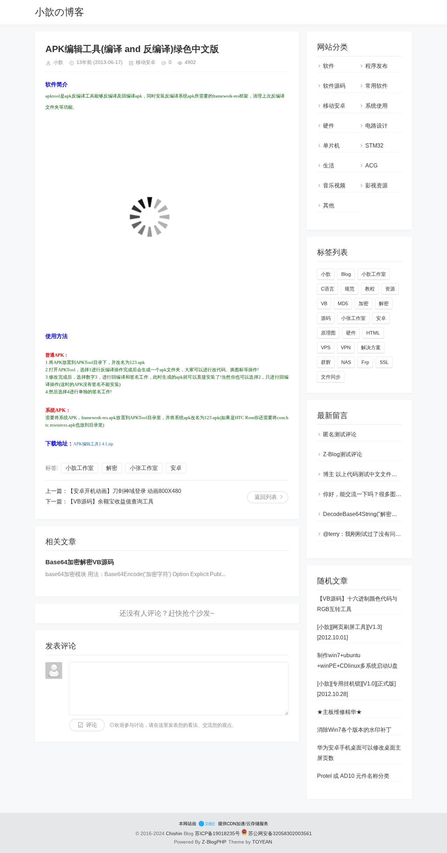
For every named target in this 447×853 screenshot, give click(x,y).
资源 (390, 289)
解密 (111, 468)
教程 (370, 289)
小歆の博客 (59, 12)
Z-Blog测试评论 (342, 454)
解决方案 (371, 347)
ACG (371, 166)
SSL (384, 362)
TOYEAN (262, 842)
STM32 (374, 146)
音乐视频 (334, 185)
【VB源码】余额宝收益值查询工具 (111, 501)
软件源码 (334, 86)
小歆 (326, 274)
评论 (91, 725)
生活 (328, 166)
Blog (346, 274)
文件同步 (330, 377)
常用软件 (376, 86)
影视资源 (376, 185)
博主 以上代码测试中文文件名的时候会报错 (377, 474)
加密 (363, 303)
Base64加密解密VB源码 (79, 562)
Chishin (174, 833)
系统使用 (376, 106)
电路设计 (376, 126)
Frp (365, 362)
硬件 (328, 126)
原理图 (328, 333)
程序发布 (376, 66)
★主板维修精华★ (339, 712)
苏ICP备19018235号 (217, 833)
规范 (349, 289)
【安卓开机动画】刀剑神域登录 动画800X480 (124, 491)
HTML (373, 333)
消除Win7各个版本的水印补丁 (354, 730)
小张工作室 (144, 468)
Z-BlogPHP (214, 842)
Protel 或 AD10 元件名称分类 (353, 776)
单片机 (331, 146)
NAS (346, 362)
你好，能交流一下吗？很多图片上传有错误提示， (384, 494)
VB (324, 303)
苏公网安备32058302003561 (279, 833)
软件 (328, 66)
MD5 (343, 303)
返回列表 (266, 497)
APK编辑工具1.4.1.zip (93, 444)
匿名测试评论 (340, 434)
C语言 (327, 289)
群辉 (326, 362)
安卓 (176, 468)
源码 (326, 318)
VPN (346, 347)
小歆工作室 (80, 468)
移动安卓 (145, 62)
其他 (328, 205)
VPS (325, 347)
